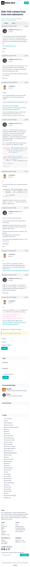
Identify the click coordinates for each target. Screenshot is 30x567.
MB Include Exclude (8, 459)
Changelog (3, 531)
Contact (3, 533)
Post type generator (20, 528)
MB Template (7, 474)
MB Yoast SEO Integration (10, 495)
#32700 (26, 171)
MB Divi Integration (8, 444)
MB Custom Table (8, 442)
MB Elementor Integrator (10, 446)
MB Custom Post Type (9, 440)
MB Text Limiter (7, 480)
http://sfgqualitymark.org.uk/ (9, 45)
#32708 (26, 207)
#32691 (26, 82)
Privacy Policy (16, 562)
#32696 (26, 119)
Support (3, 18)
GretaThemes (4, 542)
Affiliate (3, 528)
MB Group (6, 457)
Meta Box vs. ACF (19, 540)
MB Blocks (6, 429)
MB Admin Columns (8, 425)
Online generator (19, 526)
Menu (26, 2)
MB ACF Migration (8, 422)
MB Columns (7, 433)
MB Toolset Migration (9, 482)
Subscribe (24, 555)
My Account (4, 526)
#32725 (26, 274)
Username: (3, 338)
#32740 (26, 297)
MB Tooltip (6, 484)
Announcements (8, 418)
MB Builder (6, 431)
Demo (16, 524)
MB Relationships (8, 461)
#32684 (26, 55)
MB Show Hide (7, 469)
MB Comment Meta (8, 435)
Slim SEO (3, 540)
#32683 (26, 26)
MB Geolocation (8, 455)
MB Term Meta (7, 476)
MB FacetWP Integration (10, 448)
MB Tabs (6, 472)
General (6, 420)
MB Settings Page (8, 467)
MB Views (6, 493)
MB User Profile (8, 491)
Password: (3, 342)
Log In (4, 348)
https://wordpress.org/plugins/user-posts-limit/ (14, 115)
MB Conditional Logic (9, 437)
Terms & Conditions (24, 562)
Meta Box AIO (7, 497)
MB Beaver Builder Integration (11, 427)
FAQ (2, 529)
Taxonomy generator (20, 529)
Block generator (19, 531)
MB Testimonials (8, 478)
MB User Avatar (7, 487)
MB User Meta (7, 489)
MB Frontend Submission (10, 18)
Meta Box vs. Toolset (20, 542)
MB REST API (7, 463)
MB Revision (7, 465)
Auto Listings (4, 543)
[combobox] (15, 407)
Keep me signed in (7, 345)
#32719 (26, 250)
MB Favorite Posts (8, 450)
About (2, 524)
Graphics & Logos (5, 534)
